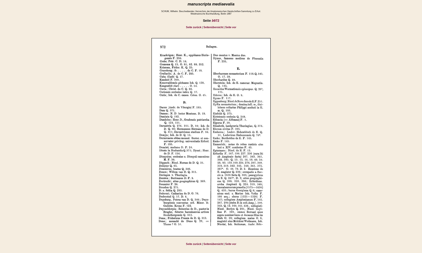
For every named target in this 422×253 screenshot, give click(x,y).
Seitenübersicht (213, 27)
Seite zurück (193, 27)
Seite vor (230, 27)
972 (215, 20)
